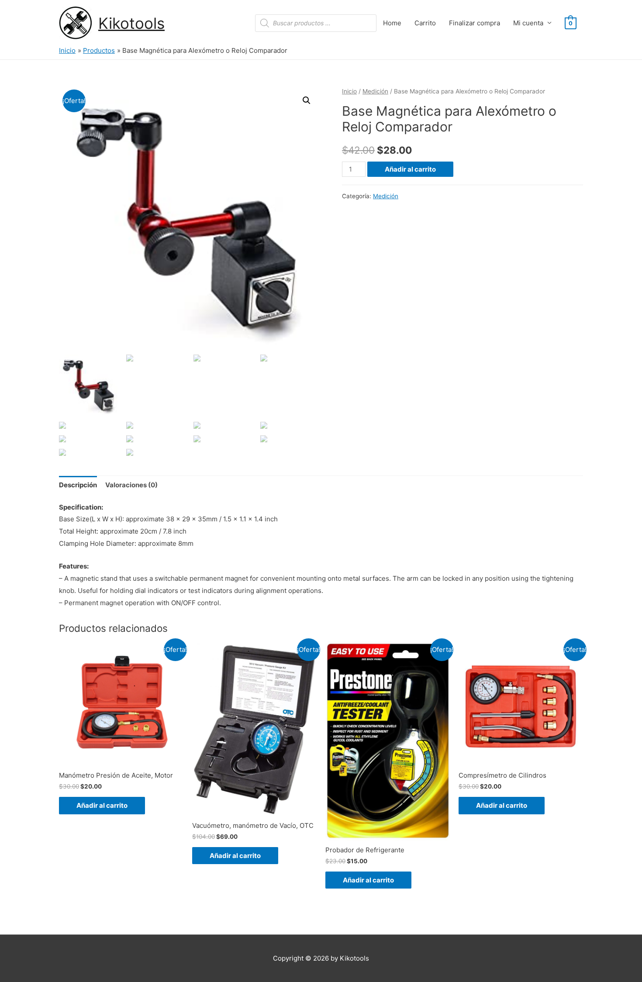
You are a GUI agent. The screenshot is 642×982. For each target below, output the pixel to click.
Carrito (425, 23)
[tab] (78, 485)
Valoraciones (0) (131, 485)
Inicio (349, 91)
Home (392, 23)
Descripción (78, 485)
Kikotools (131, 23)
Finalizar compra (474, 23)
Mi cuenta (528, 23)
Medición (375, 91)
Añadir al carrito (410, 169)
